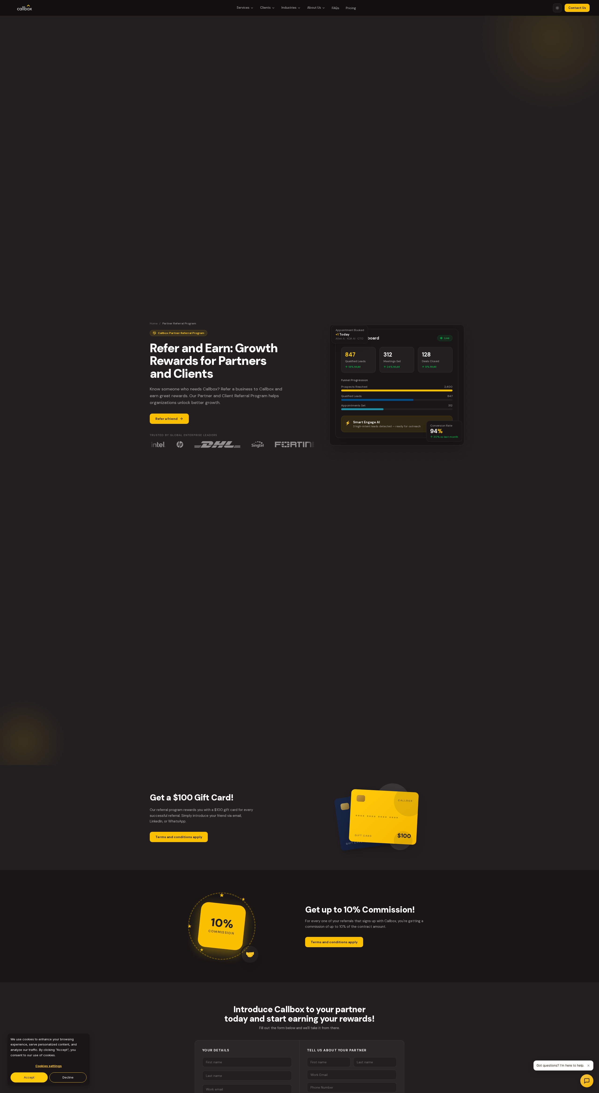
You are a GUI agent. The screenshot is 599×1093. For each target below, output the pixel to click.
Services (243, 8)
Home (153, 323)
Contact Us (577, 8)
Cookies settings (48, 1066)
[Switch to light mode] (557, 8)
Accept (29, 1077)
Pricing (351, 8)
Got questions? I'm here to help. (560, 1065)
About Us (314, 8)
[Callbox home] (24, 8)
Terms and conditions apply (178, 837)
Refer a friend (166, 419)
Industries (288, 8)
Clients (265, 8)
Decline (67, 1077)
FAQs (335, 8)
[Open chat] (586, 1080)
